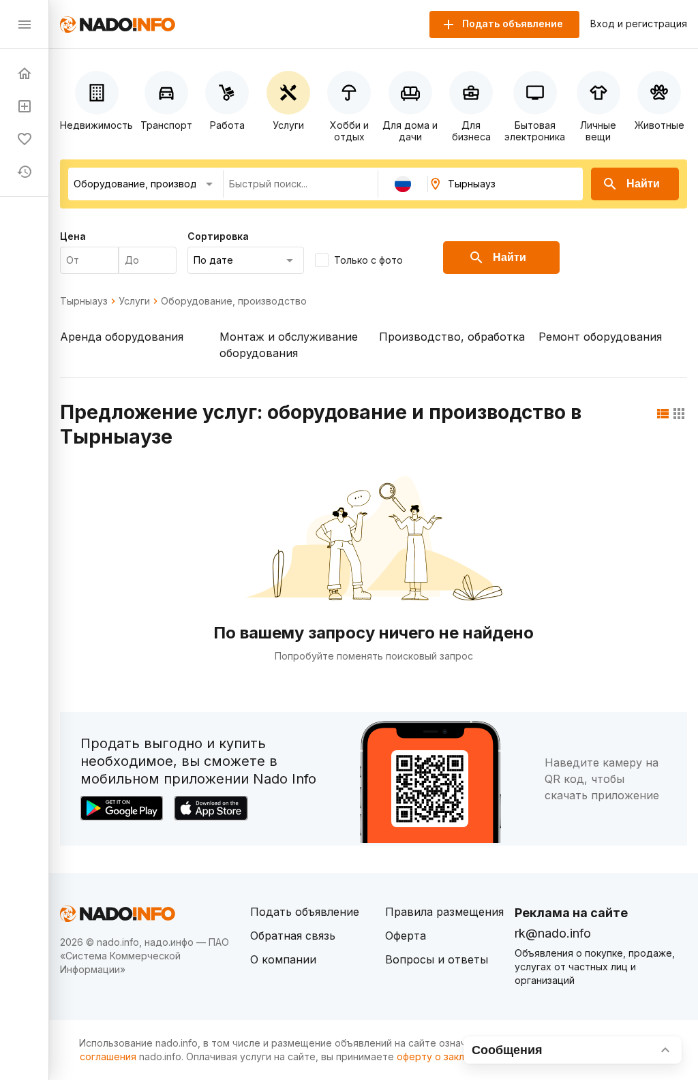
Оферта (405, 935)
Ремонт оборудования (600, 336)
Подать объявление (304, 912)
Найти (643, 183)
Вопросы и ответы (436, 959)
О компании (283, 959)
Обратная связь (292, 935)
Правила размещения (444, 912)
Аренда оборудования (121, 336)
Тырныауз (84, 301)
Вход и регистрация (638, 23)
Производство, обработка (452, 336)
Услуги (134, 301)
